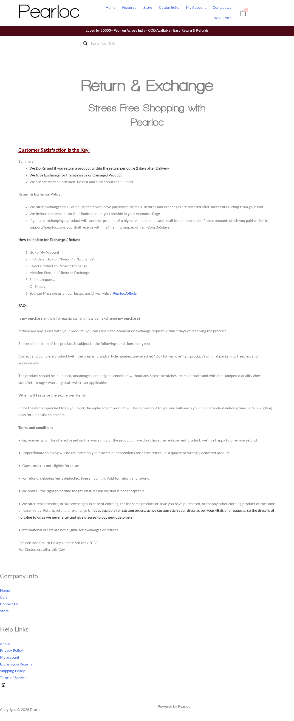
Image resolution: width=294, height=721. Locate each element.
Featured (129, 7)
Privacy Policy (11, 650)
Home (110, 7)
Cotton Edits (169, 7)
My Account (196, 7)
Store (147, 7)
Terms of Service (13, 678)
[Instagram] (3, 685)
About (5, 644)
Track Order (221, 18)
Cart (3, 597)
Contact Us (222, 7)
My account (9, 657)
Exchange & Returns (16, 664)
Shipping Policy (12, 671)
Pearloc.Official (125, 293)
